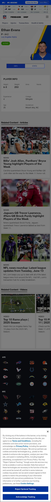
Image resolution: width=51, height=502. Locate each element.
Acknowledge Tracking (25, 497)
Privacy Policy (22, 446)
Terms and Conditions (21, 441)
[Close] (48, 432)
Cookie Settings (27, 483)
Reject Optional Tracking (25, 489)
